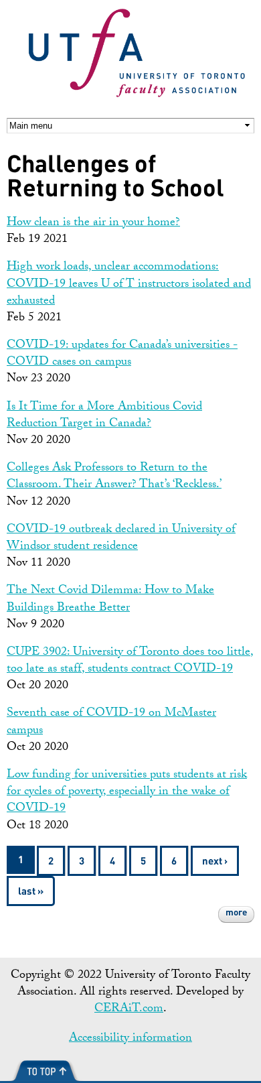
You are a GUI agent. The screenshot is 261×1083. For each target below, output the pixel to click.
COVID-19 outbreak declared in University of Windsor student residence (121, 539)
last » (31, 892)
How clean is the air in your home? (93, 223)
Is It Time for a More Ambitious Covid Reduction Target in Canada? (104, 416)
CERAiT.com (128, 1009)
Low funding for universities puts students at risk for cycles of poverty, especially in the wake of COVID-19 (127, 792)
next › (215, 862)
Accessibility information (130, 1039)
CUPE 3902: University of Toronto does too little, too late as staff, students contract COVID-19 (130, 661)
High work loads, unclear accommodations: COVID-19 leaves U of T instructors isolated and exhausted (129, 284)
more (236, 913)
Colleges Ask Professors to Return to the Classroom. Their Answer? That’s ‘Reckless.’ (114, 477)
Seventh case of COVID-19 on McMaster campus (111, 722)
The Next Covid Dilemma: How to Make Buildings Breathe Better (110, 600)
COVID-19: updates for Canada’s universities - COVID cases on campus (122, 354)
